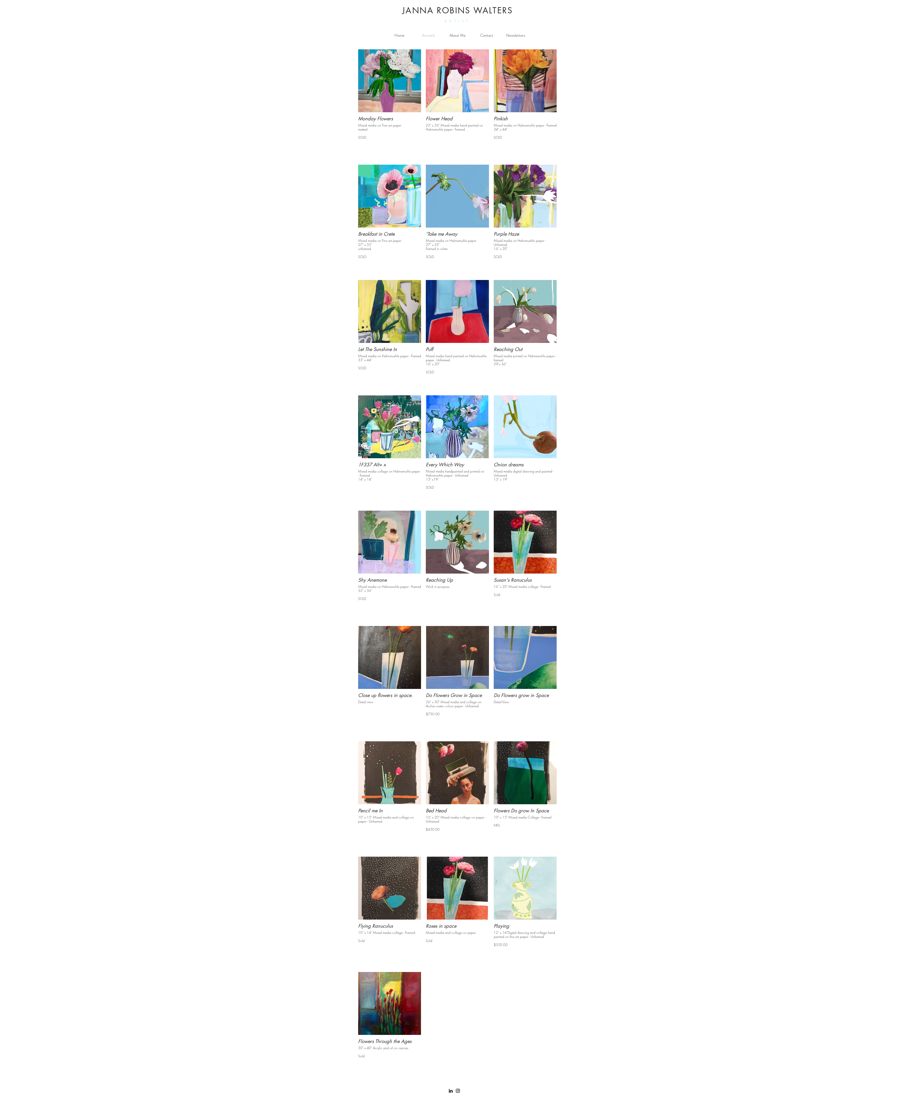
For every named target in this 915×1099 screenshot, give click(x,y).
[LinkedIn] (450, 1091)
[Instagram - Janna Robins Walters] (458, 1091)
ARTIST (457, 21)
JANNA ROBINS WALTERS (457, 10)
